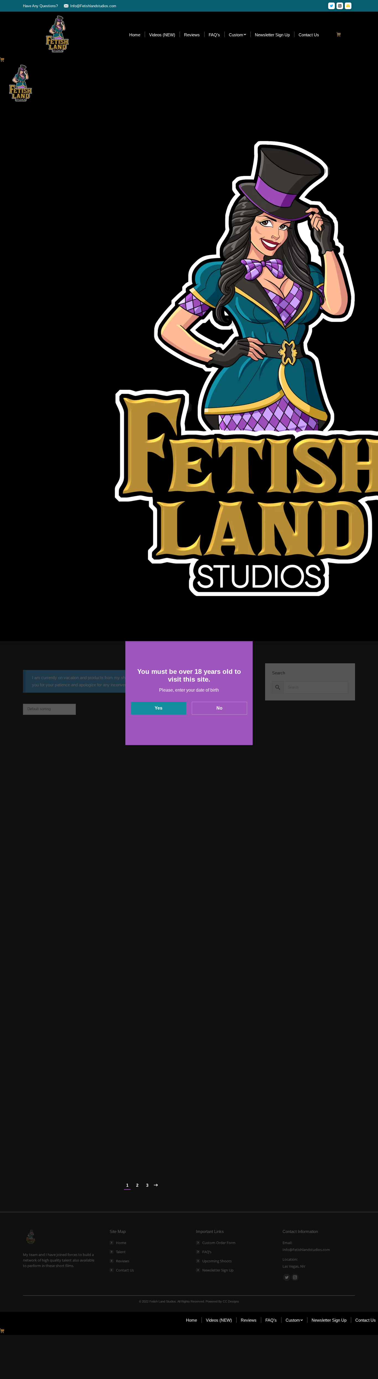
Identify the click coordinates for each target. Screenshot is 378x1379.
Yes (158, 708)
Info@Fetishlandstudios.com (93, 6)
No (219, 708)
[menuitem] (135, 34)
